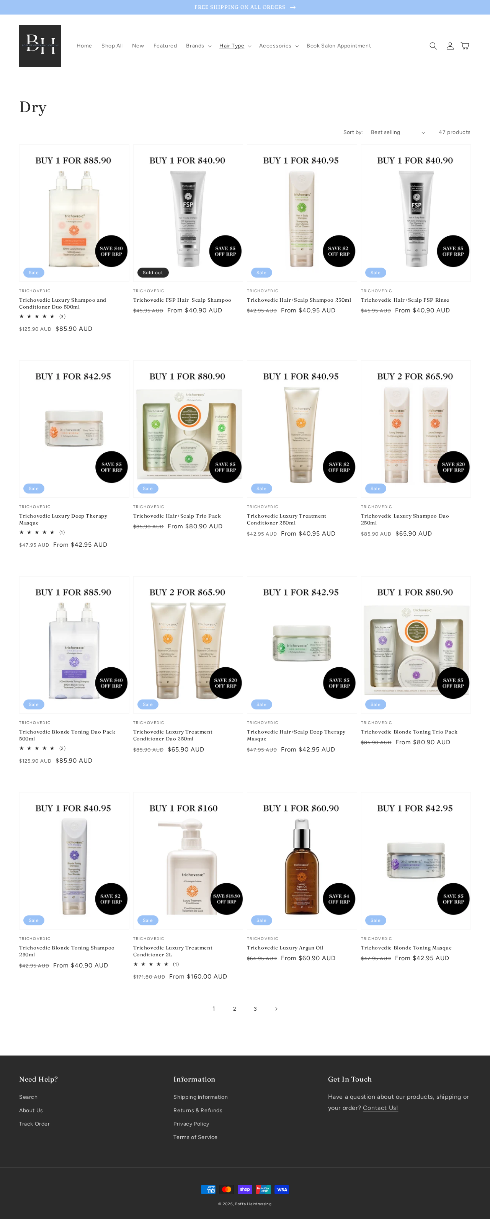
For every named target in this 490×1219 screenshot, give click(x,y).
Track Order (34, 1124)
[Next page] (276, 1008)
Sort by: (353, 132)
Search (28, 1097)
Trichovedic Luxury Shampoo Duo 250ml (405, 519)
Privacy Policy (191, 1124)
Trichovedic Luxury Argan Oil (285, 947)
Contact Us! (381, 1107)
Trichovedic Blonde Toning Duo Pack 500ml (67, 735)
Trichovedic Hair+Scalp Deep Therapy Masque (296, 735)
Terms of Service (195, 1137)
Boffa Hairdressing (253, 1203)
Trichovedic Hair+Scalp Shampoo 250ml (299, 300)
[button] (198, 46)
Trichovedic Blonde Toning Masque (406, 947)
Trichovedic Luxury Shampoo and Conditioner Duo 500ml (62, 303)
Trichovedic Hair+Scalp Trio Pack (177, 516)
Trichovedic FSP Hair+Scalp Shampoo (182, 300)
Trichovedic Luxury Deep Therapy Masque (63, 519)
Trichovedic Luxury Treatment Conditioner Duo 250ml (173, 735)
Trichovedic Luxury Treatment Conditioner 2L (173, 951)
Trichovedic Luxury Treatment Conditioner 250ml (287, 519)
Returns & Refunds (197, 1110)
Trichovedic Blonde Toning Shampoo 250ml (67, 951)
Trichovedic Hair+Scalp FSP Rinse (405, 300)
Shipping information (200, 1097)
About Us (31, 1110)
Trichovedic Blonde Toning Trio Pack (409, 732)
